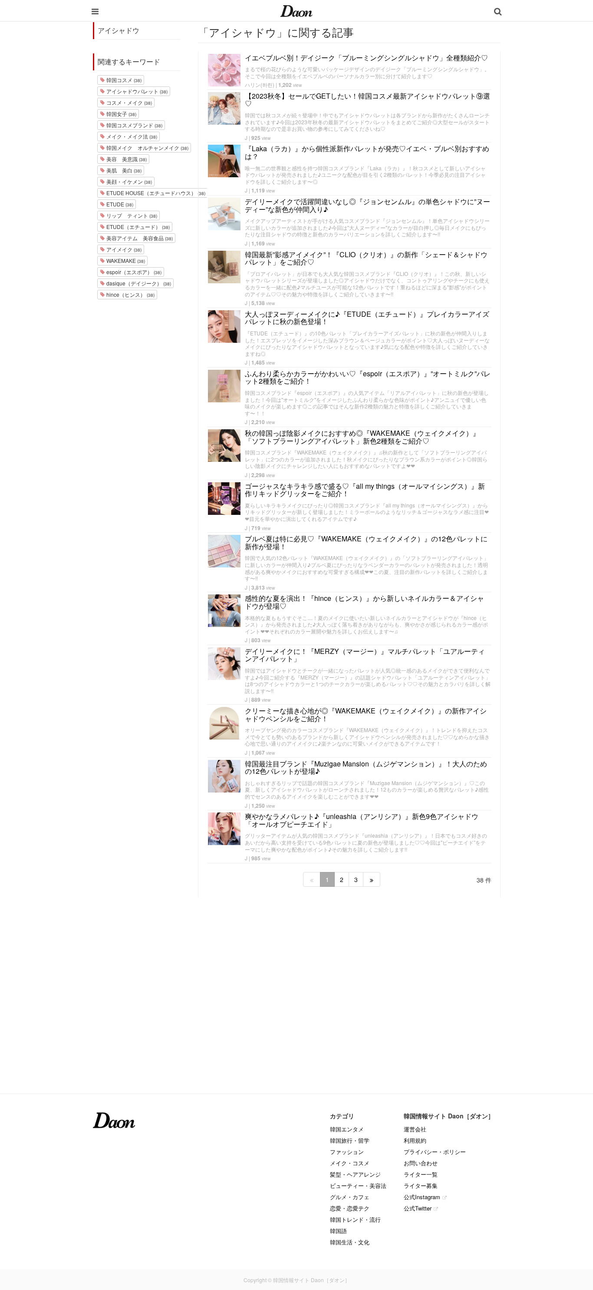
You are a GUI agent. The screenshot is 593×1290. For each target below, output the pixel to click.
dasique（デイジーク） (138, 283)
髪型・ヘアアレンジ (355, 1174)
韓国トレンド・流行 (355, 1219)
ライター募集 (421, 1185)
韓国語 (338, 1231)
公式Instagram (422, 1197)
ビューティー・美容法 (358, 1185)
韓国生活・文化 (349, 1242)
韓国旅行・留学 (349, 1140)
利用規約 (415, 1140)
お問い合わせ (421, 1163)
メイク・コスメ (349, 1163)
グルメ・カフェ (349, 1197)
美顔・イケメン (128, 181)
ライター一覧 (421, 1174)
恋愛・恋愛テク (349, 1208)
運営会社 (415, 1129)
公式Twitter (418, 1208)
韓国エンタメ (347, 1129)
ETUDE (119, 204)
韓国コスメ (123, 79)
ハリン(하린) (259, 84)
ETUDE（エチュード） (137, 226)
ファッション (347, 1151)
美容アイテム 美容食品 (139, 238)
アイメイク (123, 249)
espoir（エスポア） (133, 271)
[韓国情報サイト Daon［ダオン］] (296, 10)
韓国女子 (120, 113)
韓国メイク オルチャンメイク (146, 147)
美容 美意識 (126, 158)
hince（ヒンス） (130, 294)
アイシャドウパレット (136, 91)
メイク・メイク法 (131, 136)
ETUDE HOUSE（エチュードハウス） (155, 192)
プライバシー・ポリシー (435, 1151)
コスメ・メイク (128, 102)
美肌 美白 (123, 170)
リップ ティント (131, 215)
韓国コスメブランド (133, 125)
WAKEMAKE (125, 260)
